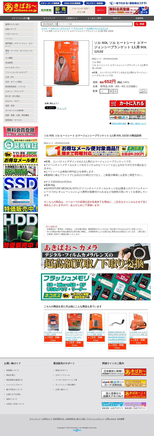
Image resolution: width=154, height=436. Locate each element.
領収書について (12, 370)
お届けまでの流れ (13, 394)
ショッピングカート (14, 385)
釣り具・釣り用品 (12, 96)
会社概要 (120, 419)
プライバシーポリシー (95, 419)
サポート (117, 18)
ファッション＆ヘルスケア (16, 72)
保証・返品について (138, 123)
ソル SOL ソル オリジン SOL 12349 (53, 333)
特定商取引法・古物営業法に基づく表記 (69, 419)
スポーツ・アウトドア (14, 91)
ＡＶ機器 (9, 58)
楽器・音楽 (9, 106)
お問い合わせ (110, 419)
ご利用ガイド (72, 18)
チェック (61, 108)
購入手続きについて (14, 389)
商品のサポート (61, 370)
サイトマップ (49, 18)
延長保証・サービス (13, 120)
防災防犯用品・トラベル (15, 87)
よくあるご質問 (94, 18)
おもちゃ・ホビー (12, 101)
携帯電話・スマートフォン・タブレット (18, 44)
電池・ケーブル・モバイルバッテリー (18, 52)
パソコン (9, 39)
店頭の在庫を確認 (119, 123)
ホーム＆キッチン (12, 67)
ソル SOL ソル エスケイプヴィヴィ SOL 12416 (138, 334)
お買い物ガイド (61, 389)
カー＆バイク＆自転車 (14, 110)
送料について (11, 399)
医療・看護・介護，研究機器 (17, 115)
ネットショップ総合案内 (65, 385)
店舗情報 (139, 18)
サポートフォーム (62, 375)
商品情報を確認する (14, 380)
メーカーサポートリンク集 (66, 380)
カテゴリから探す (19, 18)
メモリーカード (11, 34)
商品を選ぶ (10, 375)
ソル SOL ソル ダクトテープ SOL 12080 (96, 333)
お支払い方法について (15, 404)
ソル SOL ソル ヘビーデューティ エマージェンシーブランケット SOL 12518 (74, 336)
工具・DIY (9, 77)
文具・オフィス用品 (13, 82)
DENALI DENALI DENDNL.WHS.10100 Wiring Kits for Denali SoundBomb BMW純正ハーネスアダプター (117, 337)
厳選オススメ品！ (12, 24)
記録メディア (10, 29)
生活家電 (9, 63)
